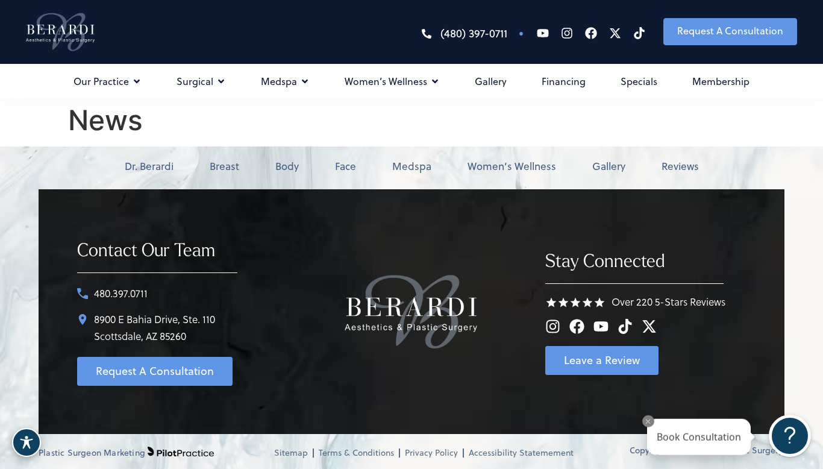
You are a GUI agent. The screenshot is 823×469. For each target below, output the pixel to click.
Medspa (411, 166)
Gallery (608, 166)
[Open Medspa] (305, 81)
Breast (224, 166)
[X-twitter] (615, 33)
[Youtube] (543, 33)
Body (287, 166)
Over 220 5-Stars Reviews (668, 302)
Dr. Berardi (149, 166)
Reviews (680, 166)
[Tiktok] (639, 33)
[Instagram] (567, 33)
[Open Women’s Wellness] (435, 81)
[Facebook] (591, 33)
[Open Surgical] (221, 81)
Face (345, 166)
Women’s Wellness (512, 166)
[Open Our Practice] (137, 81)
